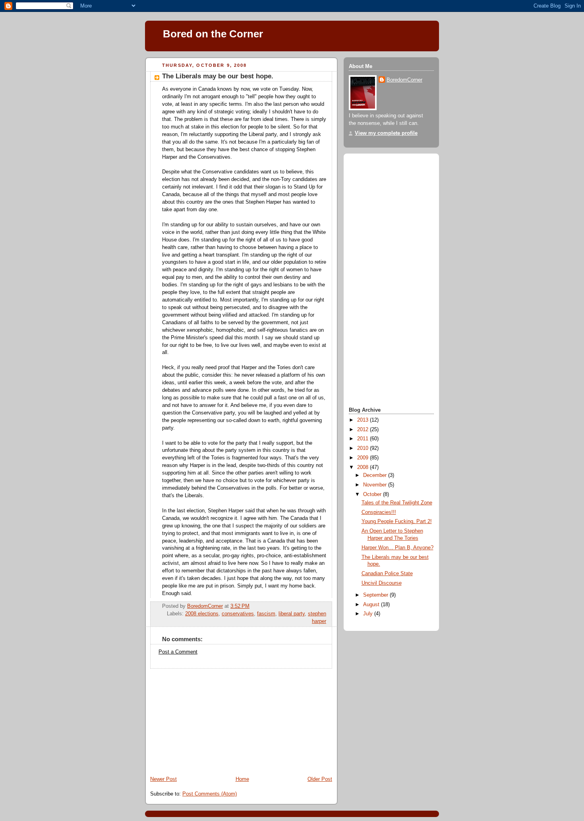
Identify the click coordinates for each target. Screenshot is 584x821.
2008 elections (202, 614)
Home (242, 779)
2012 (363, 429)
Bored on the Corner (213, 34)
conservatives (238, 614)
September (376, 595)
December (375, 475)
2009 (363, 458)
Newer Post (163, 779)
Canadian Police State (387, 573)
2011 (363, 439)
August (372, 604)
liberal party (291, 614)
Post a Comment (178, 652)
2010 (363, 448)
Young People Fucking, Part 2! (397, 521)
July (368, 614)
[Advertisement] (204, 718)
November (375, 485)
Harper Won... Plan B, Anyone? (397, 548)
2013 (363, 420)
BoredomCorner (404, 80)
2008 (363, 467)
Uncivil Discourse (382, 583)
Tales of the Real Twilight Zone (397, 503)
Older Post (319, 779)
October (373, 494)
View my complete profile (386, 133)
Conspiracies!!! (379, 512)
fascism (266, 614)
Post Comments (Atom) (209, 794)
